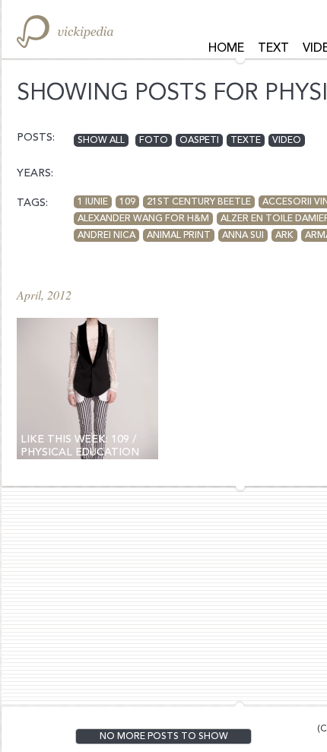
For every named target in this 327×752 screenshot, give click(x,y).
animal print (179, 235)
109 (127, 202)
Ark (284, 235)
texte (245, 140)
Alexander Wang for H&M (143, 219)
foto (153, 140)
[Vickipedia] (65, 31)
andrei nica (106, 235)
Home (226, 49)
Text (273, 49)
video (286, 140)
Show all (101, 140)
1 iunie (93, 202)
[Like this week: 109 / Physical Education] (87, 388)
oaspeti (199, 140)
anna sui (243, 235)
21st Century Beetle (199, 202)
